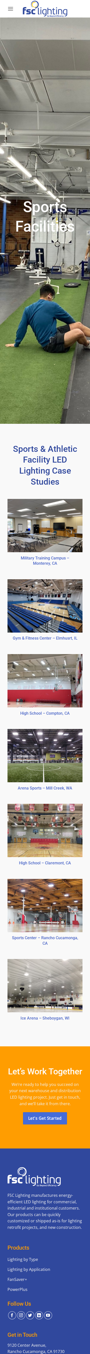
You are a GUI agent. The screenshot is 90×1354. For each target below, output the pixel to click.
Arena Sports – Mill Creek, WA (45, 788)
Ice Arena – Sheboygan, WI (45, 1018)
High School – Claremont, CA (45, 863)
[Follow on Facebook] (12, 1315)
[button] (11, 9)
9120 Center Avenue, (27, 1345)
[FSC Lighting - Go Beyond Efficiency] (45, 9)
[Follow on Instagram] (21, 1315)
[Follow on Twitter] (30, 1315)
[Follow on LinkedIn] (39, 1315)
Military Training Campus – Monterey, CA (45, 561)
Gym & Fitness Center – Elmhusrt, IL (45, 638)
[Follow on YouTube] (48, 1315)
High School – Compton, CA (45, 713)
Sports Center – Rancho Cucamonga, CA (45, 940)
